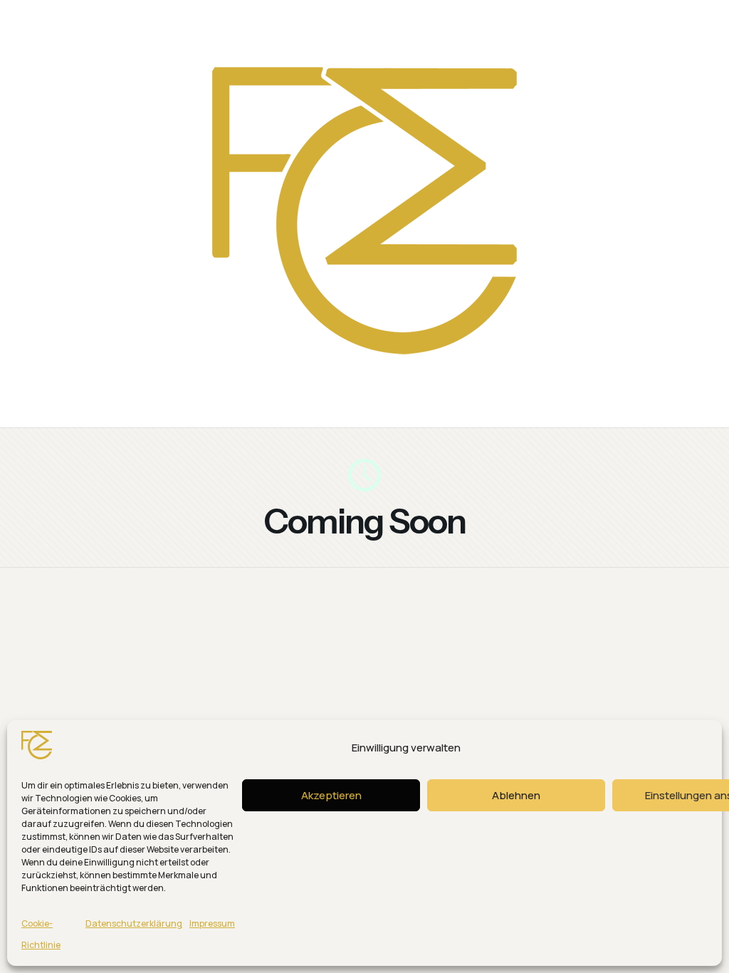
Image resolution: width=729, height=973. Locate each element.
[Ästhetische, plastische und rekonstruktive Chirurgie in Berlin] (364, 389)
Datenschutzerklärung (133, 923)
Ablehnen (516, 795)
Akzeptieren (331, 795)
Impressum (212, 923)
